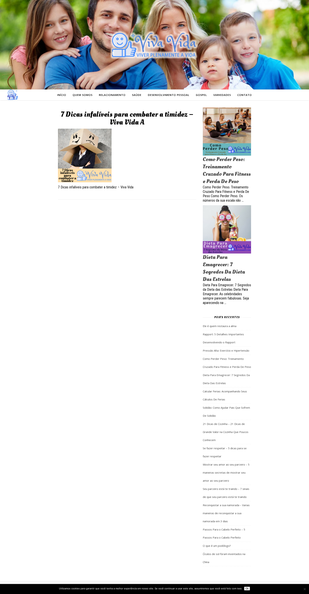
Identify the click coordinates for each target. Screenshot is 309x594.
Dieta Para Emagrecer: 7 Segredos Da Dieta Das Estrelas (224, 268)
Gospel (201, 95)
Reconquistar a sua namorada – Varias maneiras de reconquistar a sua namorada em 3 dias (226, 513)
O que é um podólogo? (217, 545)
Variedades (222, 95)
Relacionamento (112, 95)
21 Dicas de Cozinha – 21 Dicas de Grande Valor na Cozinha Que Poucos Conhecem (225, 432)
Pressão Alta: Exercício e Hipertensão (226, 350)
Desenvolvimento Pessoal (168, 95)
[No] (304, 589)
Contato (244, 95)
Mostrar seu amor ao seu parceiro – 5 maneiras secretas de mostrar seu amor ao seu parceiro (226, 472)
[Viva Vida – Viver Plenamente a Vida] (154, 45)
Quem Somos (82, 95)
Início (61, 95)
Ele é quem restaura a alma (219, 326)
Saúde (136, 95)
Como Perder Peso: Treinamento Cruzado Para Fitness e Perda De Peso (227, 170)
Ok (247, 588)
